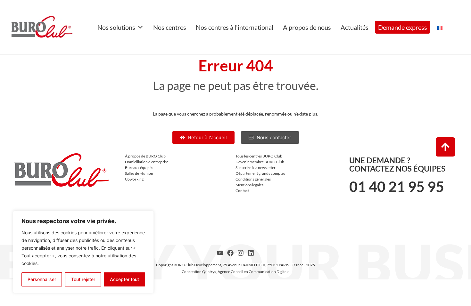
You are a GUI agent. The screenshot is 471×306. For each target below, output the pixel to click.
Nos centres (169, 27)
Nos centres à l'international (234, 27)
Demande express (402, 27)
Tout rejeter (83, 279)
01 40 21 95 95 (396, 186)
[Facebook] (230, 253)
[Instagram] (241, 253)
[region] (83, 252)
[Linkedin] (251, 253)
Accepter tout (124, 279)
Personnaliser (42, 279)
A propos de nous (307, 27)
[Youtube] (220, 253)
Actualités (354, 27)
